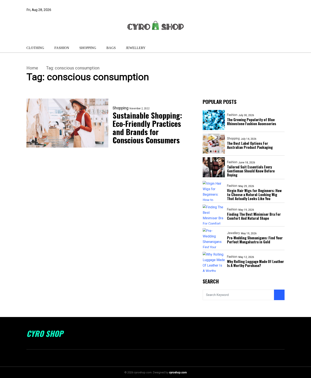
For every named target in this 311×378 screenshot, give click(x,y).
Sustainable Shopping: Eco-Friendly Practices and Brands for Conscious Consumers (147, 127)
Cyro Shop (44, 333)
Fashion (61, 48)
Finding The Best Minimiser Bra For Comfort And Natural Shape (254, 216)
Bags (111, 48)
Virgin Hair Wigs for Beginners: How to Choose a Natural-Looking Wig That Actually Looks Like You (254, 194)
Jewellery (136, 48)
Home (32, 67)
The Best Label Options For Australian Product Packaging (250, 145)
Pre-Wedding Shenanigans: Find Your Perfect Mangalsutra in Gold (255, 240)
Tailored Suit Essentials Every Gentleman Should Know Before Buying (251, 171)
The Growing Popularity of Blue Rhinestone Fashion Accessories (251, 122)
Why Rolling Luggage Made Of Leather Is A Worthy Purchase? (255, 263)
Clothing (35, 48)
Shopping (87, 48)
